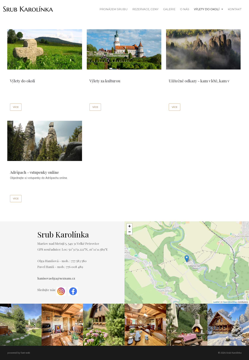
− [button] (129, 232)
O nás (184, 9)
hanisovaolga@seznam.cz (56, 278)
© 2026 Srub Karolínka (230, 352)
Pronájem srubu (114, 9)
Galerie (169, 9)
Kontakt (235, 9)
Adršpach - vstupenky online (34, 172)
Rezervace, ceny (145, 9)
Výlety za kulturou (105, 80)
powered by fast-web (18, 352)
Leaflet (216, 301)
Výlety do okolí (206, 9)
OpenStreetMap (230, 301)
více (16, 107)
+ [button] (129, 226)
